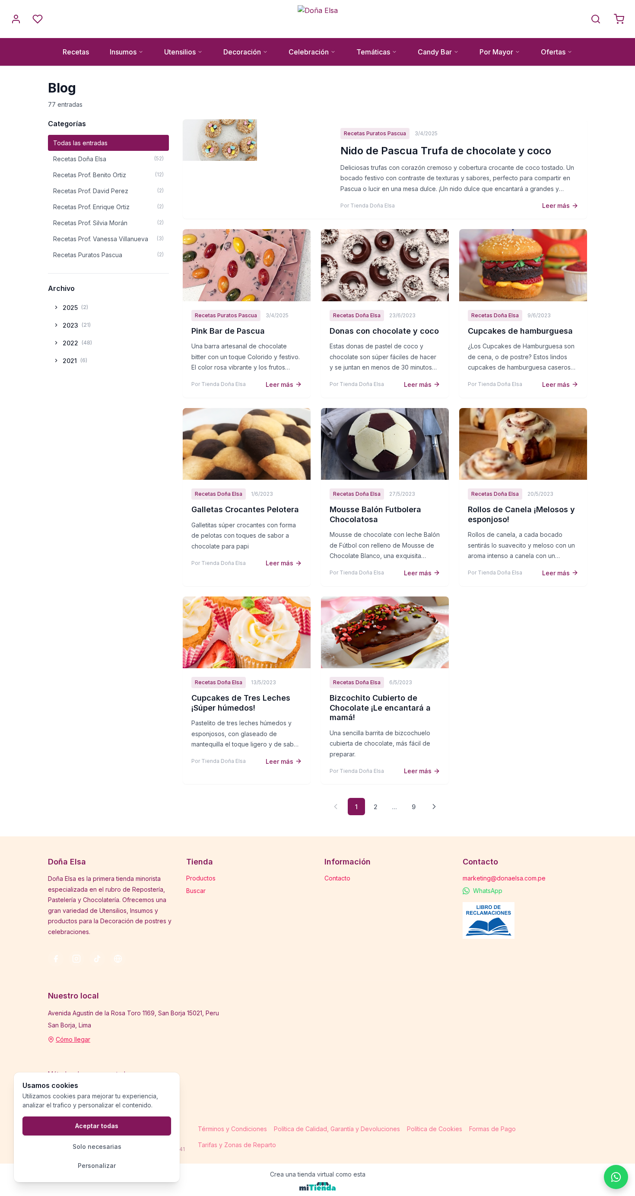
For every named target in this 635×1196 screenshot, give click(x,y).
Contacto (337, 878)
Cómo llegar (73, 1039)
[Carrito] (619, 19)
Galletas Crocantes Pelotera (245, 509)
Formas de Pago (492, 1128)
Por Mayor (496, 52)
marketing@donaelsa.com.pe (504, 878)
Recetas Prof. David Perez (108, 191)
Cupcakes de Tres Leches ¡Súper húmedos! (240, 702)
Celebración (309, 52)
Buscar (196, 890)
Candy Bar (435, 52)
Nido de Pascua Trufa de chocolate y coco (445, 150)
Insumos (123, 52)
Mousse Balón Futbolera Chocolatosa (375, 514)
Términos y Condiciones (232, 1128)
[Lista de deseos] (38, 19)
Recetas (76, 52)
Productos (201, 878)
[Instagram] (76, 958)
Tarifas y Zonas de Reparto (237, 1144)
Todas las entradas (80, 143)
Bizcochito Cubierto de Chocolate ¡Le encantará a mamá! (380, 707)
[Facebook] (56, 958)
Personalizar (97, 1165)
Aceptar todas (96, 1125)
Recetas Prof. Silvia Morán (108, 222)
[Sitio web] (118, 958)
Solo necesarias (97, 1146)
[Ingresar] (16, 19)
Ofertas (553, 52)
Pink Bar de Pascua (228, 330)
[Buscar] (596, 19)
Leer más (556, 205)
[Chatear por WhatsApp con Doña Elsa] (616, 1177)
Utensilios (180, 52)
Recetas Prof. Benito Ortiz (108, 175)
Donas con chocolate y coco (384, 330)
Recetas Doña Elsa (108, 159)
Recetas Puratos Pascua (108, 254)
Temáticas (373, 52)
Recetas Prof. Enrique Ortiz (108, 206)
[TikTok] (97, 958)
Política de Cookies (434, 1128)
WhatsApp (487, 890)
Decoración (242, 52)
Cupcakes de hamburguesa (520, 330)
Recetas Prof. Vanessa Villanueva (108, 238)
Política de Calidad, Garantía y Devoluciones (337, 1128)
